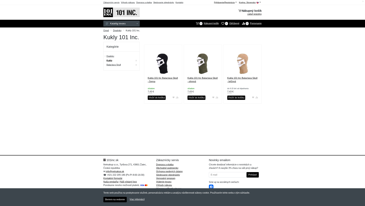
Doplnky (117, 30)
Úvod (106, 30)
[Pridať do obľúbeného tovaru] (173, 97)
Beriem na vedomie (115, 199)
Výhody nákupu (128, 2)
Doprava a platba (144, 2)
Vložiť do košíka (157, 97)
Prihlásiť (252, 175)
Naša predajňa (110, 182)
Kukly (109, 60)
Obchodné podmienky (167, 168)
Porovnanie (254, 23)
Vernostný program (165, 178)
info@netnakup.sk (115, 171)
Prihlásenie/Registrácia (224, 2)
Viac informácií (137, 199)
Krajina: (247, 2)
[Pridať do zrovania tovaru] (177, 97)
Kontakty (179, 2)
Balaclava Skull (114, 65)
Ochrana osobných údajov (169, 171)
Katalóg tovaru (117, 23)
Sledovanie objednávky (163, 2)
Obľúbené (232, 23)
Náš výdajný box (128, 182)
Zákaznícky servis (111, 2)
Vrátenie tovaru (163, 182)
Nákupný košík (209, 23)
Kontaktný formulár (112, 178)
